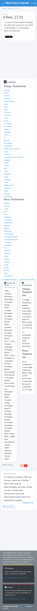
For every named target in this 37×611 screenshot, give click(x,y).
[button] (3, 3)
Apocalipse (8, 276)
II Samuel (7, 115)
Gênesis (7, 90)
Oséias (6, 165)
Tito (5, 248)
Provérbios (8, 143)
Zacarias (7, 193)
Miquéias (7, 179)
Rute (5, 110)
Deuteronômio (9, 101)
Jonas (6, 177)
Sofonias (7, 188)
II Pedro (7, 262)
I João (6, 265)
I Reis (6, 118)
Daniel (6, 163)
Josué (6, 104)
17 (14, 8)
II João (6, 267)
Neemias (7, 132)
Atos (5, 214)
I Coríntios (8, 220)
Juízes (6, 107)
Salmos (7, 140)
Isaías (6, 151)
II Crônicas (8, 126)
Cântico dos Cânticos (12, 149)
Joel (5, 168)
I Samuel (7, 112)
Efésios (6, 228)
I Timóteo (7, 242)
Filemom (7, 251)
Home (4, 8)
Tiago (6, 256)
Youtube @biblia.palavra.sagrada (15, 599)
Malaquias (8, 196)
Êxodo (6, 93)
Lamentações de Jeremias (13, 157)
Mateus (7, 203)
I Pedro (7, 259)
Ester (6, 135)
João (5, 211)
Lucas (6, 209)
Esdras (6, 129)
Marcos (7, 206)
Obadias (7, 174)
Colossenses (8, 234)
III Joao (6, 270)
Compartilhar (9, 507)
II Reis (10, 8)
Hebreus (7, 253)
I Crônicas (7, 123)
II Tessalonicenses (11, 239)
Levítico (7, 95)
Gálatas (7, 225)
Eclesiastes (8, 146)
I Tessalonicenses (10, 237)
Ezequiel (7, 160)
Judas (6, 273)
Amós (6, 171)
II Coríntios (8, 223)
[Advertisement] (18, 59)
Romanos (7, 217)
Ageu (6, 191)
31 (18, 8)
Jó (4, 137)
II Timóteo (8, 245)
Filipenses (8, 231)
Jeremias (7, 154)
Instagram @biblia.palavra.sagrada (16, 578)
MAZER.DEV (22, 606)
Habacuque (8, 185)
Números (7, 98)
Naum (6, 182)
